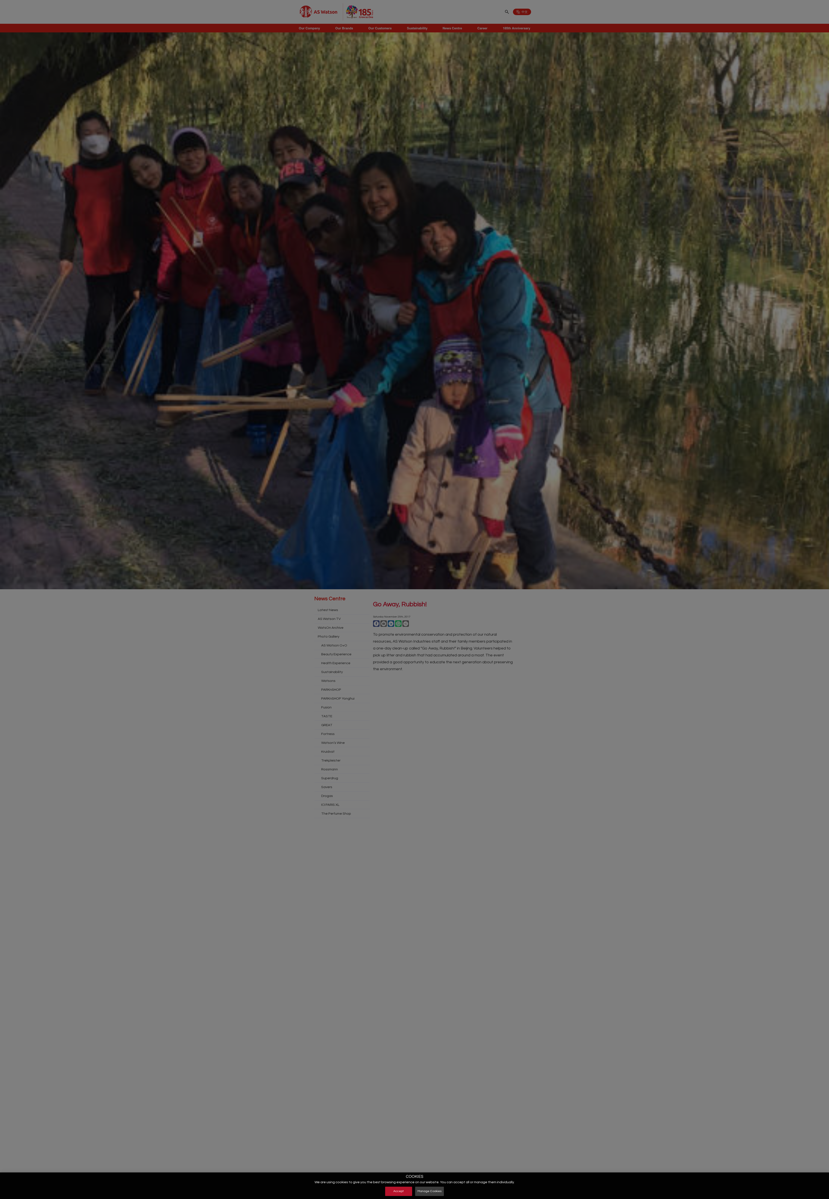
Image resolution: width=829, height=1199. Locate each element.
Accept (398, 1191)
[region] (414, 1185)
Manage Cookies (430, 1191)
